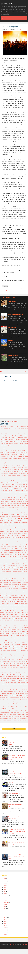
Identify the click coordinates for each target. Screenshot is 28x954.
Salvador (1, 674)
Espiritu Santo (9, 524)
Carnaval (21, 465)
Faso (25, 527)
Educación (13, 514)
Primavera (14, 652)
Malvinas (1, 593)
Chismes (19, 475)
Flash (10, 533)
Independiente (7, 558)
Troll (12, 706)
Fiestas (10, 531)
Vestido (24, 712)
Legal (1, 582)
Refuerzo (10, 663)
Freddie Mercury (7, 537)
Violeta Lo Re (13, 716)
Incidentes (2, 558)
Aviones (1, 448)
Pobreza (6, 646)
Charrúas (15, 473)
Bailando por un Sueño (11, 448)
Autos (17, 447)
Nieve (12, 622)
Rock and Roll (22, 669)
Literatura (26, 584)
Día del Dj (16, 505)
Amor (27, 439)
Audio (27, 445)
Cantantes (6, 463)
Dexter (18, 503)
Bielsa (20, 454)
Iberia (12, 554)
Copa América (8, 486)
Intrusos (5, 561)
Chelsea (22, 473)
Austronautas (8, 447)
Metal (1, 607)
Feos (5, 531)
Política (5, 648)
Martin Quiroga (18, 597)
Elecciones (20, 518)
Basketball (2, 452)
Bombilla (10, 458)
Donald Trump (7, 512)
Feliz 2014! (10, 340)
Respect (9, 665)
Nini (14, 622)
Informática (19, 558)
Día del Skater (21, 505)
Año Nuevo (25, 441)
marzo (5, 915)
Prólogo (9, 654)
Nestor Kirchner (10, 620)
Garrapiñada (5, 541)
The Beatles (7, 699)
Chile (1, 475)
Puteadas (15, 655)
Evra (4, 526)
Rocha (17, 669)
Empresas (15, 520)
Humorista (7, 554)
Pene (15, 639)
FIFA (13, 531)
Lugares (17, 590)
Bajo (19, 448)
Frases (23, 535)
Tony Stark (5, 703)
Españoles (26, 522)
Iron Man (16, 561)
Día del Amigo (10, 505)
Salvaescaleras (6, 674)
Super (9, 689)
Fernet (8, 531)
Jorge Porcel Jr (17, 567)
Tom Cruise (19, 701)
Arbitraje (11, 443)
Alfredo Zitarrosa (5, 437)
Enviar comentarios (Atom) (12, 421)
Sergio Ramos (10, 682)
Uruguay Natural (9, 708)
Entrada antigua (24, 371)
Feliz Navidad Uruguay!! (13, 355)
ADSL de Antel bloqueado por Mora (15, 314)
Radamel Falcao (18, 657)
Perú (24, 640)
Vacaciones (26, 708)
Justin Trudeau (17, 573)
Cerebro (26, 469)
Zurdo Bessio (22, 722)
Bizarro (1, 456)
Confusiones (7, 484)
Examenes (7, 526)
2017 (25, 426)
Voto (1, 718)
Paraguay (6, 633)
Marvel (23, 597)
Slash (16, 684)
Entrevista (4, 522)
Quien (8, 657)
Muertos (12, 614)
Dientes (24, 507)
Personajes (17, 640)
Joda (19, 565)
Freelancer (13, 537)
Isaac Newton (22, 561)
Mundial (26, 614)
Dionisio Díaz (5, 509)
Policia (22, 646)
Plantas (17, 644)
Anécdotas (10, 441)
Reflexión (6, 663)
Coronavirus (15, 488)
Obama (1, 625)
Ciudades (13, 479)
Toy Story (17, 705)
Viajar (1, 714)
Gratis (8, 546)
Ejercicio (20, 514)
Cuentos (13, 495)
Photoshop (13, 642)
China (8, 475)
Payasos (11, 637)
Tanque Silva (17, 693)
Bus (14, 460)
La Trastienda (5, 578)
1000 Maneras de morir (4, 426)
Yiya (20, 720)
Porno (8, 648)
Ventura (8, 712)
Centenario (22, 469)
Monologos (26, 610)
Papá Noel (2, 633)
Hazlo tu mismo (3, 548)
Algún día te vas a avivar (14, 437)
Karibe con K (22, 573)
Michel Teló (26, 607)
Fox (8, 535)
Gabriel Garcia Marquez (15, 539)
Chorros (5, 477)
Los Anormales (9, 588)
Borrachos (18, 458)
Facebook (19, 526)
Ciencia (26, 477)
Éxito (10, 526)
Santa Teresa (16, 676)
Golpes (11, 544)
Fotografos (2, 535)
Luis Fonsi (21, 590)
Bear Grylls (17, 452)
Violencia (8, 716)
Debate (12, 499)
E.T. (24, 512)
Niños (16, 622)
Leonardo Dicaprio (12, 582)
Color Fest (26, 480)
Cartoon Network (10, 467)
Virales (17, 716)
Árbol (15, 443)
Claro (16, 479)
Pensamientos (19, 639)
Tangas (7, 693)
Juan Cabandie (6, 569)
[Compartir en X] (5, 286)
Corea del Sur (9, 488)
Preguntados (25, 648)
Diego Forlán (14, 507)
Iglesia (21, 554)
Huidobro (24, 552)
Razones (24, 659)
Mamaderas (8, 593)
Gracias (23, 544)
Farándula (16, 527)
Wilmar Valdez (2, 720)
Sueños (5, 689)
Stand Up (4, 290)
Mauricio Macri (5, 599)
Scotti (23, 676)
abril (5, 912)
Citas (10, 479)
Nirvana (19, 622)
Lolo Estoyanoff (19, 586)
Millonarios (2, 610)
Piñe (25, 642)
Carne (24, 465)
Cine (1, 479)
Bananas (7, 450)
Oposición (11, 627)
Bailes (7, 288)
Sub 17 (22, 687)
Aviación (23, 447)
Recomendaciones (14, 661)
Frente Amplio (18, 537)
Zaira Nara (2, 722)
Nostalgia (8, 623)
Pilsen (16, 642)
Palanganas (26, 629)
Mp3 (1, 614)
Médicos (15, 601)
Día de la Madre (25, 503)
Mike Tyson (12, 608)
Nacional (26, 616)
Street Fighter (17, 687)
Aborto (23, 430)
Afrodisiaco (14, 433)
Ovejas (1, 629)
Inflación (15, 558)
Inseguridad (2, 560)
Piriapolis (1, 644)
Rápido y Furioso (19, 659)
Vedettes (19, 710)
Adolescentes (2, 433)
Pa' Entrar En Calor (6, 629)
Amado (16, 439)
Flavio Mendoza (14, 533)
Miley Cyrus (19, 608)
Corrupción (2, 490)
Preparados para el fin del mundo (17, 650)
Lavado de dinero (19, 580)
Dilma (27, 507)
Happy (23, 546)
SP (15, 686)
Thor (24, 699)
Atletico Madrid (22, 445)
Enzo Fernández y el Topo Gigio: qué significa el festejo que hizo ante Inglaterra (16, 742)
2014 (18, 426)
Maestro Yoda (16, 592)
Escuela (15, 522)
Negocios (22, 618)
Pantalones (17, 631)
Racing (10, 657)
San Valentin (5, 676)
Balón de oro (3, 450)
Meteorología (8, 607)
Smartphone (19, 684)
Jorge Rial (22, 567)
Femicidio (26, 529)
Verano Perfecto (17, 712)
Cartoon (5, 467)
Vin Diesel (2, 716)
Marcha (19, 595)
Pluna (1, 646)
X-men (12, 720)
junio (5, 908)
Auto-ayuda (13, 447)
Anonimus (18, 441)
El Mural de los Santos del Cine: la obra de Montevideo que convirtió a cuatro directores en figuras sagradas (16, 771)
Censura (18, 469)
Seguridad (14, 678)
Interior (15, 560)
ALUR (13, 439)
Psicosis (26, 654)
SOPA (9, 686)
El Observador (17, 516)
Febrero (5, 529)
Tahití (5, 693)
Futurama (5, 539)
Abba (15, 430)
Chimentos (4, 475)
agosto (5, 904)
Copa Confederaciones (16, 486)
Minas (6, 610)
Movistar (26, 612)
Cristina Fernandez (8, 494)
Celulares (15, 469)
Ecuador (9, 514)
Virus (23, 716)
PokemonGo (14, 646)
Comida (1, 482)
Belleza (1, 454)
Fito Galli (1, 533)
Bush (16, 460)
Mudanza (9, 614)
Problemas (18, 652)
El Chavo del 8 (25, 514)
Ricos (21, 667)
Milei (16, 608)
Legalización (4, 582)
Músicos (22, 616)
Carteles (1, 467)
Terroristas (12, 697)
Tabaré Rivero (21, 691)
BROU (12, 460)
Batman (11, 452)
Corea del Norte (3, 488)
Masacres (26, 597)
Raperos (13, 659)
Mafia (20, 592)
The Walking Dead (19, 699)
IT (25, 561)
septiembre (6, 902)
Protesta (18, 654)
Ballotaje (26, 448)
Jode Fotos (23, 565)
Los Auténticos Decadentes (17, 588)
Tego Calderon (8, 695)
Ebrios (27, 512)
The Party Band (13, 699)
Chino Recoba (12, 475)
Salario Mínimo (20, 672)
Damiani (12, 497)
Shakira (19, 682)
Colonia (22, 480)
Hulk (27, 552)
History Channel (3, 550)
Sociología (6, 686)
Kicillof (26, 573)
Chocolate (2, 477)
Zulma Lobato (16, 722)
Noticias (18, 623)
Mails (22, 592)
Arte (6, 445)
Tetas (24, 697)
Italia (27, 561)
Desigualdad (2, 503)
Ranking (10, 659)
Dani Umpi (20, 497)
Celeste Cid (6, 469)
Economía (6, 514)
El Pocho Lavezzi (23, 516)
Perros (13, 640)
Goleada (5, 544)
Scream (26, 676)
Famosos (26, 526)
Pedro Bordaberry (24, 637)
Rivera (12, 669)
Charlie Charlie (3, 473)
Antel (22, 441)
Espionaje (4, 524)
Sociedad (2, 686)
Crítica (15, 494)
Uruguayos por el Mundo (18, 708)
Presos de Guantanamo (7, 652)
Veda (16, 710)
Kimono (6, 575)
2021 (5, 889)
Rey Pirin (20, 665)
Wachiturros (5, 718)
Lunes (1, 592)
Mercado (4, 605)
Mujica (20, 614)
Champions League (24, 471)
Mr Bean (3, 614)
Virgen (20, 716)
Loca (10, 586)
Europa (26, 524)
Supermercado (25, 689)
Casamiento (26, 467)
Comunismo (21, 482)
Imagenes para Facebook (17, 556)
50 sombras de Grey (20, 428)
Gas (8, 541)
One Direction (25, 625)
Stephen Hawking (11, 687)
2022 (5, 428)
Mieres (8, 608)
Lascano (13, 580)
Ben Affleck (5, 454)
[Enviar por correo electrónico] (2, 286)
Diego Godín (19, 507)
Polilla (1, 648)
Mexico (12, 607)
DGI (20, 503)
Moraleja (12, 612)
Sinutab (9, 684)
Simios (6, 684)
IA (10, 554)
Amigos (23, 439)
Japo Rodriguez (13, 563)
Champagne (18, 471)
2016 (23, 426)
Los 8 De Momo (3, 588)
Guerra (15, 546)
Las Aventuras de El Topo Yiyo (6, 580)
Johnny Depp (4, 567)
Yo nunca (23, 720)
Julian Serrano (6, 571)
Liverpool (2, 586)
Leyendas (4, 584)
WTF (10, 720)
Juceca (10, 569)
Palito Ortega (2, 631)
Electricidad (25, 518)
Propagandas (14, 654)
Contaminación (3, 486)
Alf (0, 437)
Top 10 (9, 703)
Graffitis (26, 544)
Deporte (10, 501)
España (22, 522)
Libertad (9, 584)
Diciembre (10, 507)
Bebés (21, 452)
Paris (12, 633)
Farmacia (22, 527)
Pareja (9, 633)
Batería (8, 452)
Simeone (3, 684)
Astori (13, 445)
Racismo (13, 657)
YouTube (26, 720)
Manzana (20, 593)
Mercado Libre (9, 605)
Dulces (22, 512)
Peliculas (5, 639)
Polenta (19, 646)
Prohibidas (6, 654)
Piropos (5, 644)
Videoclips (14, 714)
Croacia (18, 494)
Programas (2, 654)
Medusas (7, 603)
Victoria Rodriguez (8, 714)
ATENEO (16, 445)
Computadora (9, 482)
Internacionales (21, 560)
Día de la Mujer (3, 505)
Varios (10, 710)
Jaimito (8, 563)
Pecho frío (16, 637)
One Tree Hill (2, 627)
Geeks (19, 541)
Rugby (1, 672)
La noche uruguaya (10, 27)
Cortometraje (13, 490)
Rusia (6, 672)
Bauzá (14, 452)
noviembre (6, 898)
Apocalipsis (7, 443)
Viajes (3, 714)
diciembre (6, 895)
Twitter (26, 706)
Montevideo (2, 612)
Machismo (4, 592)
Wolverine (7, 720)
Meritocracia (20, 605)
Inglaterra (23, 558)
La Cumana (25, 575)
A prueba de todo (10, 430)
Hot (4, 552)
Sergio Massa (5, 682)
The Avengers (2, 699)
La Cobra (21, 575)
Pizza (10, 644)
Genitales (22, 541)
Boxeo (21, 458)
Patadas (5, 637)
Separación (20, 680)
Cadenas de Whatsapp (13, 288)
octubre (5, 900)
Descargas (22, 501)
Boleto (26, 456)
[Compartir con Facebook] (7, 286)
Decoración (19, 499)
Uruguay (7, 290)
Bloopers (14, 456)
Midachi (1, 608)
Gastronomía (11, 541)
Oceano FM (5, 625)
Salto (24, 672)
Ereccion (7, 522)
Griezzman (12, 546)
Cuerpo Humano (22, 495)
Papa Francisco (25, 631)
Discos (12, 509)
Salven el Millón (13, 674)
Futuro (9, 539)
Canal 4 (15, 462)
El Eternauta (2, 516)
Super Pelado (18, 689)
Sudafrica (1, 689)
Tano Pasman (11, 693)
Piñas (23, 642)
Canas (22, 462)
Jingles (16, 565)
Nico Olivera (25, 620)
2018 (27, 426)
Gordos (20, 544)
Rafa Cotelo (4, 659)
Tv (24, 706)
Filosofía (20, 531)
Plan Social (14, 644)
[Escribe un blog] (4, 286)
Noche (22, 288)
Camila (9, 462)
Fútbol (1, 539)
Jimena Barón (12, 565)
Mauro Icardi (11, 599)
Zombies (12, 722)
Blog (11, 456)
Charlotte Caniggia (9, 473)
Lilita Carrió (18, 584)
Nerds (5, 620)
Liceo (15, 584)
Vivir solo (26, 716)
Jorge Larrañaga (11, 567)
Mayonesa (24, 599)
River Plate (8, 669)
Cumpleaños (5, 497)
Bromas (9, 460)
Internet (1, 561)
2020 (3, 428)
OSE (22, 627)
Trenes (9, 706)
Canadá (12, 462)
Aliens (6, 439)
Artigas (8, 445)
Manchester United (14, 593)
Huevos (12, 552)
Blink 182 (8, 456)
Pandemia (13, 631)
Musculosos (14, 616)
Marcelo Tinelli (14, 595)
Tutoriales (21, 706)
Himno (16, 548)
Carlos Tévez (16, 465)
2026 (11, 428)
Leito (8, 582)
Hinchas (19, 548)
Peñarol (24, 639)
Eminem (11, 520)
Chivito (26, 475)
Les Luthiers (18, 582)
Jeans (20, 563)
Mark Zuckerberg (7, 597)
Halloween (19, 546)
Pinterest (19, 642)
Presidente (25, 650)
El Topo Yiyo (7, 3)
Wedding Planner (20, 718)
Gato (15, 541)
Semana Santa (5, 680)
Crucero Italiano (24, 494)
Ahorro (3, 435)
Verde (21, 712)
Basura (5, 452)
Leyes (7, 584)
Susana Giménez (3, 691)
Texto (27, 697)
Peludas (8, 639)
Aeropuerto (9, 433)
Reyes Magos (25, 665)
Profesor (26, 652)
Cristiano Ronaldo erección (14, 793)
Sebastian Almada (3, 678)
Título (15, 701)
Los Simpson (2, 590)
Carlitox (12, 465)
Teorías (1, 697)
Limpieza (22, 584)
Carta (27, 465)
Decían (15, 499)
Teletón (12, 695)
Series (14, 682)
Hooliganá (26, 550)
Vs (2, 718)
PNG (3, 646)
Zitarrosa (8, 722)
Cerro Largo (5, 471)
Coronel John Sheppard (23, 488)
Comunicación (15, 482)
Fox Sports (12, 535)
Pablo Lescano (18, 629)
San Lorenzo (23, 674)
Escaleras (11, 522)
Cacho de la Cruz (21, 460)
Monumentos (8, 612)
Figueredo (16, 531)
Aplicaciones (2, 443)
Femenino (22, 529)
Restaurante (13, 665)
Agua (25, 433)
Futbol (27, 537)
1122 (10, 426)
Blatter (4, 456)
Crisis (18, 492)
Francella (16, 535)
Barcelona (22, 450)
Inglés (27, 558)
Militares (24, 608)
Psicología (23, 654)
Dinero (1, 509)
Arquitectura (2, 445)
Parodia (19, 633)
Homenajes (18, 550)
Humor (19, 288)
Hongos (22, 550)
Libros (12, 584)
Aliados (21, 437)
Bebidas (23, 452)
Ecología (1, 514)
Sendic (10, 680)
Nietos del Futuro (6, 622)
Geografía (26, 541)
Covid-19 (15, 492)
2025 (5, 881)
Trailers (24, 705)
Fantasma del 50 (11, 527)
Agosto (18, 433)
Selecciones (19, 678)
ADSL (6, 433)
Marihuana (23, 595)
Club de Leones (5, 480)
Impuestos (26, 556)
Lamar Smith (20, 578)
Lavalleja (24, 580)
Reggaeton (22, 663)
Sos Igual (12, 686)
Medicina (11, 601)
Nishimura (23, 622)
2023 (7, 428)
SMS (23, 684)
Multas (23, 614)
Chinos (16, 475)
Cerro (1, 471)
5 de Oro (14, 428)
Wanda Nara (11, 718)
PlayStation (23, 644)
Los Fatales (25, 588)
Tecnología (2, 695)
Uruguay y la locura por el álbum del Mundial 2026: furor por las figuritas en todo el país (16, 831)
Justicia (1, 573)
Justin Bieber (11, 573)
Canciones (26, 462)
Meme (11, 603)
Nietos (1, 622)
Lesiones (23, 582)
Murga (11, 616)
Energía (23, 520)
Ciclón (23, 477)
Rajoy (8, 659)
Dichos (6, 507)
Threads (26, 699)
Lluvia (5, 586)
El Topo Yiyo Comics (8, 518)
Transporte (2, 706)
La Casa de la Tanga (15, 575)
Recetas (9, 661)
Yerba (18, 720)
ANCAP (1, 441)
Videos (23, 714)
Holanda (10, 550)
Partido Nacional (9, 635)
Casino (1, 469)
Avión (27, 447)
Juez (20, 569)
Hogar (7, 550)
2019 (1, 428)
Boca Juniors (19, 456)
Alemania (20, 435)
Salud (27, 672)
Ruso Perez (14, 672)
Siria (11, 684)
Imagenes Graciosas (5, 556)
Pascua (17, 635)
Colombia (18, 480)
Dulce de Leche (18, 512)
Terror (8, 697)
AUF (0, 447)
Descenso (26, 501)
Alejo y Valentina (15, 435)
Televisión (16, 695)
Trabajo (21, 705)
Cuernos (16, 495)
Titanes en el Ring (10, 701)
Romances (17, 670)
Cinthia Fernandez (5, 479)
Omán (15, 625)
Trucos (14, 706)
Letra (1, 584)
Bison (27, 454)
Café (7, 462)
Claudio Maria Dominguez (23, 479)
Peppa (1, 640)
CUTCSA (9, 497)
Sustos (8, 691)
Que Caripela (20, 655)
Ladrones (16, 578)
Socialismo (26, 684)
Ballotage (22, 448)
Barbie (18, 450)
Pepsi (4, 640)
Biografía (24, 454)
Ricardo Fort (9, 667)
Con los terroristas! (12, 301)
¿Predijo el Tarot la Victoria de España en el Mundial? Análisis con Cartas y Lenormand (16, 757)
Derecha (18, 501)
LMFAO (7, 586)
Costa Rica (8, 492)
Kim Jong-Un (2, 575)
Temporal (26, 695)
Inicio (15, 371)
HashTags (26, 546)
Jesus (8, 565)
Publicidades (4, 655)
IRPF (19, 561)
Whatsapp (26, 718)
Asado (11, 445)
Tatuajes (26, 693)
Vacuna (1, 710)
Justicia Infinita (6, 573)
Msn (6, 614)
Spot (25, 686)
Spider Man (18, 686)
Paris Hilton (15, 633)
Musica (18, 616)
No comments (18, 29)
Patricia (8, 637)
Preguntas (8, 650)
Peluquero (12, 639)
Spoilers (21, 686)
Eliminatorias (2, 520)
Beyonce (17, 454)
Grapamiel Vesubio (3, 546)
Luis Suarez (25, 590)
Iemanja (18, 554)
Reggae (18, 663)
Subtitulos (26, 687)
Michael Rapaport (20, 607)
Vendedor (23, 710)
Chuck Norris (16, 477)
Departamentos (5, 501)
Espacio (18, 522)
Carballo (5, 465)
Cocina (14, 480)
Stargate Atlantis (4, 687)
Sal (16, 672)
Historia (22, 548)
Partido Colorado (24, 633)
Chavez (19, 473)
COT (12, 492)
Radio (22, 657)
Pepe (27, 639)
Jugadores (24, 569)
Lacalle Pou (11, 578)
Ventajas (5, 712)
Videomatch (19, 714)
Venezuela (2, 712)
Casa (22, 467)
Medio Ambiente (20, 601)
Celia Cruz (11, 469)
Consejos (13, 484)
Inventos (8, 561)
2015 (21, 426)
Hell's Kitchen (8, 548)
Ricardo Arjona (3, 667)
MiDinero (5, 608)
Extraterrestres (14, 526)
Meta (27, 605)
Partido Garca (2, 635)
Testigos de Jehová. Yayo (18, 697)
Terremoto (5, 697)
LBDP (27, 580)
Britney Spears (5, 460)
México (15, 607)
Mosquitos (20, 612)
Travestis (6, 706)
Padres (22, 629)
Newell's (17, 620)
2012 (14, 426)
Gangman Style (23, 539)
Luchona (6, 590)
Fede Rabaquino (10, 529)
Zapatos (5, 722)
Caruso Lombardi (17, 467)
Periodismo (10, 640)
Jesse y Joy (5, 565)
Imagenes (25, 554)
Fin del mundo (25, 531)
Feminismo (2, 531)
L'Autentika (10, 575)
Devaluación (15, 503)
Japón (17, 563)
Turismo (17, 706)
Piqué (27, 642)
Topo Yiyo (18, 703)
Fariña (19, 527)
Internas (26, 560)
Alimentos (10, 439)
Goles (8, 544)
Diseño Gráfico (25, 509)
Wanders (15, 718)
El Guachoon (7, 516)
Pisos (8, 644)
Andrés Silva (5, 441)
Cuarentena (2, 495)
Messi (24, 605)
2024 (9, 428)
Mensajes (26, 603)
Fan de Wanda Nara (3, 527)
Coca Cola (11, 480)
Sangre (12, 676)
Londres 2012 (25, 586)
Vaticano (13, 710)
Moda (22, 610)
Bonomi (14, 458)
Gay (17, 541)
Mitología (18, 610)
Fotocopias (26, 533)
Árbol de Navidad (19, 443)
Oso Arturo (25, 627)
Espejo (1, 524)
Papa (20, 631)
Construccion (25, 484)
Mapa (23, 593)
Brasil (24, 458)
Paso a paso (22, 635)
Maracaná (26, 593)
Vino (5, 716)
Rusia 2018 (10, 672)
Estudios (23, 524)
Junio (20, 571)
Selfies (1, 680)
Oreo (14, 627)
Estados (13, 524)
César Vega (13, 471)
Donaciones (2, 512)
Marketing (13, 597)
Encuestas (19, 520)
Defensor (23, 499)
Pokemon (10, 646)
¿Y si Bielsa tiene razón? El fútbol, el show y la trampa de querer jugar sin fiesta (16, 856)
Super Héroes (13, 689)
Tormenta (23, 703)
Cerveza (9, 471)
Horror (1, 552)
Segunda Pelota (10, 678)
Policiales (26, 646)
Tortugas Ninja (12, 705)
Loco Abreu (13, 586)
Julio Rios (17, 571)
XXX (14, 720)
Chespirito (26, 473)
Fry (24, 537)
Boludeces (6, 458)
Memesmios (17, 603)
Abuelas (26, 430)
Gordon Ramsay (15, 544)
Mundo (1, 616)
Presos (1, 652)
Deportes (14, 501)
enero (5, 919)
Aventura (20, 447)
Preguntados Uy (3, 650)
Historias (26, 548)
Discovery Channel (17, 509)
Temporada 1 (21, 695)
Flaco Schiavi (6, 533)
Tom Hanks (24, 701)
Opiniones (7, 627)
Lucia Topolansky (12, 590)
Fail (23, 526)
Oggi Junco (12, 625)
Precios (20, 648)
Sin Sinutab (10, 782)
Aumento (3, 447)
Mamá (5, 593)
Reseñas (5, 665)
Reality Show (5, 661)
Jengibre (23, 563)
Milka (27, 608)
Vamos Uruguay (6, 710)
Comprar (5, 482)
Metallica (4, 607)
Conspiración (19, 484)
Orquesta (19, 627)
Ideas (15, 554)
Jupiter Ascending (24, 571)
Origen (16, 627)
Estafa (16, 524)
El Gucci (12, 516)
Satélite (20, 676)
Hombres (14, 550)
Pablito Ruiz (12, 629)
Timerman (2, 701)
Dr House (12, 512)
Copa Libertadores (24, 486)
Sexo (17, 682)
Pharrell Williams (7, 642)
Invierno (12, 561)
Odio (8, 625)
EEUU (17, 514)
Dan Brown (16, 497)
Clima (1, 480)
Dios (10, 509)
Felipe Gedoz (16, 529)
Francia (20, 535)
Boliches (2, 458)
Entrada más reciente (5, 371)
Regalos (14, 663)
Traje (27, 705)
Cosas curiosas (19, 490)
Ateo (18, 445)
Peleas (1, 639)
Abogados (19, 430)
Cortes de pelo (8, 490)
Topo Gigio (12, 703)
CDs (3, 469)
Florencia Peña (20, 533)
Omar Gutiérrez (19, 625)
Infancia (11, 558)
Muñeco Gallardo (6, 616)
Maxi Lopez (17, 599)
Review (17, 665)
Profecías (22, 652)
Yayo (16, 720)
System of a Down (14, 691)
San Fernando (18, 674)
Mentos (1, 605)
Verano (12, 712)
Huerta (9, 552)
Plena (27, 644)
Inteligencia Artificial (9, 560)
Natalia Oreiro (5, 618)
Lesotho (26, 582)
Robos (14, 669)
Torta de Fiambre (6, 705)
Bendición (9, 454)
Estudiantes (19, 524)
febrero (5, 917)
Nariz (1, 618)
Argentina (25, 443)
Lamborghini (25, 578)
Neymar (21, 620)
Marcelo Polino (7, 595)
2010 (12, 426)
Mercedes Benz (15, 605)
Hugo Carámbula (18, 552)
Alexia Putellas (25, 435)
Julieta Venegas (12, 571)
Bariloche (26, 450)
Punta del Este (10, 655)
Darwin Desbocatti (7, 499)
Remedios (2, 665)
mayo (5, 910)
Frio (23, 537)
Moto (23, 612)
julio (5, 906)
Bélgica (26, 452)
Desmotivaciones (8, 503)
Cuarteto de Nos (8, 495)
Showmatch (23, 682)
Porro (11, 648)
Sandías (9, 676)
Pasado (14, 635)
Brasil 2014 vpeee (12, 327)
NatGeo (9, 618)
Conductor (2, 484)
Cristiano (22, 492)
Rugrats (3, 672)
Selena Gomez (25, 678)
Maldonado (25, 592)
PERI (6, 640)
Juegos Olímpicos (15, 569)
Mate (1, 599)
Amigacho (20, 439)
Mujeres (16, 614)
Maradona (2, 595)
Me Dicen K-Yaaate (6, 601)
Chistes (23, 475)
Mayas (21, 599)
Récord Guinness (22, 661)
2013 (16, 426)
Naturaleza (14, 618)
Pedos (19, 637)
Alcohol (10, 435)
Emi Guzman (7, 520)
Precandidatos (16, 648)
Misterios (14, 610)
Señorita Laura (14, 680)
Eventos (1, 526)
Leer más (20, 310)
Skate (14, 684)
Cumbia (1, 497)
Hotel (6, 552)
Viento (27, 714)
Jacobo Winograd (3, 563)
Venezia (26, 710)
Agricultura (21, 433)
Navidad (18, 618)
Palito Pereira (7, 631)
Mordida (16, 612)
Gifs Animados (17, 542)
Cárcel (9, 465)
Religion (26, 663)
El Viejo (15, 518)
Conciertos (26, 482)
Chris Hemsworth (11, 477)
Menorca (22, 603)
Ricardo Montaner (15, 667)
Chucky (20, 477)
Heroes (13, 548)
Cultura (26, 495)
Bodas (24, 456)
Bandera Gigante (13, 450)
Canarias (19, 462)
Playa (20, 644)
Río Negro (4, 669)
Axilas (4, 448)
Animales (14, 441)
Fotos (6, 535)
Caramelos (2, 465)
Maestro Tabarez (10, 592)
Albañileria (7, 435)
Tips (5, 701)
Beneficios (14, 454)
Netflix (14, 620)
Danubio (24, 497)
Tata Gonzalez (22, 693)
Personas (21, 640)
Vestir (27, 712)
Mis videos (9, 610)
